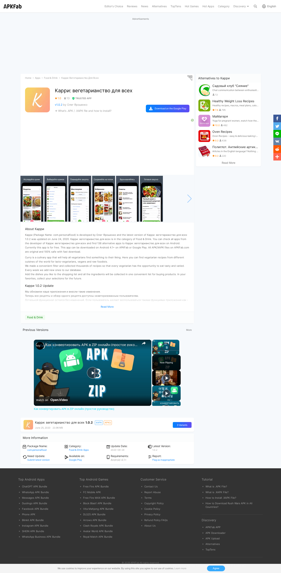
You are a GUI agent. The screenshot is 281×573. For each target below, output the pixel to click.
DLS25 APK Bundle (94, 514)
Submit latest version (38, 459)
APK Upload (212, 538)
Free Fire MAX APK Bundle (99, 497)
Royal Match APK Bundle (97, 536)
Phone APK (28, 514)
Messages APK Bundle (35, 497)
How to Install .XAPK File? (220, 497)
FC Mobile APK (92, 492)
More (189, 329)
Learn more (180, 568)
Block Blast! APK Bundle (97, 503)
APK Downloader (215, 532)
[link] (40, 346)
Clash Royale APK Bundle (98, 525)
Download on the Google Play (170, 108)
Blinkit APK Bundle (33, 520)
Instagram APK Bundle (35, 525)
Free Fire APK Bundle (96, 486)
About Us (150, 525)
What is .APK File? (216, 486)
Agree (216, 568)
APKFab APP (212, 527)
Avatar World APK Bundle (98, 531)
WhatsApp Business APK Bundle (41, 536)
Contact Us (151, 486)
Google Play (75, 459)
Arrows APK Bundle (94, 520)
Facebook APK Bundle (35, 508)
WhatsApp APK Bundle (35, 492)
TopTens (210, 549)
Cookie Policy (152, 508)
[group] (31, 199)
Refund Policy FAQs (156, 520)
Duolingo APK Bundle (34, 503)
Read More (228, 162)
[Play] (166, 378)
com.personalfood (36, 449)
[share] (143, 343)
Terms (148, 497)
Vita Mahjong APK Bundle (98, 508)
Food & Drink (35, 317)
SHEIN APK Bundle (33, 531)
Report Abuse (152, 492)
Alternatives (212, 543)
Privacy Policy (152, 514)
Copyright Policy (154, 503)
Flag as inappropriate (163, 459)
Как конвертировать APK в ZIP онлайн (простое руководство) (92, 344)
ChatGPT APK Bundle (34, 486)
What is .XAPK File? (217, 492)
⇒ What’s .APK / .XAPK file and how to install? (83, 110)
